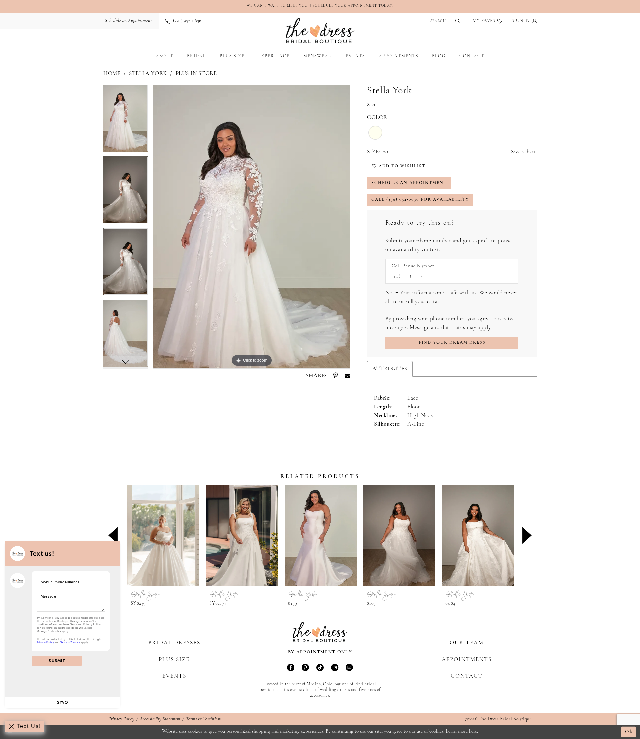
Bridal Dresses (174, 643)
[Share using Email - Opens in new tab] (347, 376)
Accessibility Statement (160, 719)
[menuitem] (128, 21)
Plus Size (174, 659)
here (473, 731)
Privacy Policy (121, 719)
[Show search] (443, 21)
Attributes (389, 368)
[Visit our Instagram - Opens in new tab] (335, 668)
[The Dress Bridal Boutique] (320, 31)
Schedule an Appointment (409, 183)
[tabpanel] (125, 120)
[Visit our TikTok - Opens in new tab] (320, 668)
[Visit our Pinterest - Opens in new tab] (305, 668)
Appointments (467, 659)
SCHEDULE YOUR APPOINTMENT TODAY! (353, 6)
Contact (467, 676)
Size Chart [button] (523, 152)
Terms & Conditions (204, 719)
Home (111, 73)
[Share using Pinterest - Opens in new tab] (335, 376)
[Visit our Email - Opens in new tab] (349, 668)
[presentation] (163, 535)
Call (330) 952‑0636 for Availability (420, 199)
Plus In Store (196, 73)
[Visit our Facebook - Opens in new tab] (291, 668)
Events (174, 676)
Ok (629, 731)
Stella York (148, 73)
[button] (524, 21)
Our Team (467, 643)
